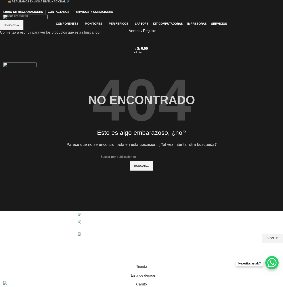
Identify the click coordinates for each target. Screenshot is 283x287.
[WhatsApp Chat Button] (272, 262)
